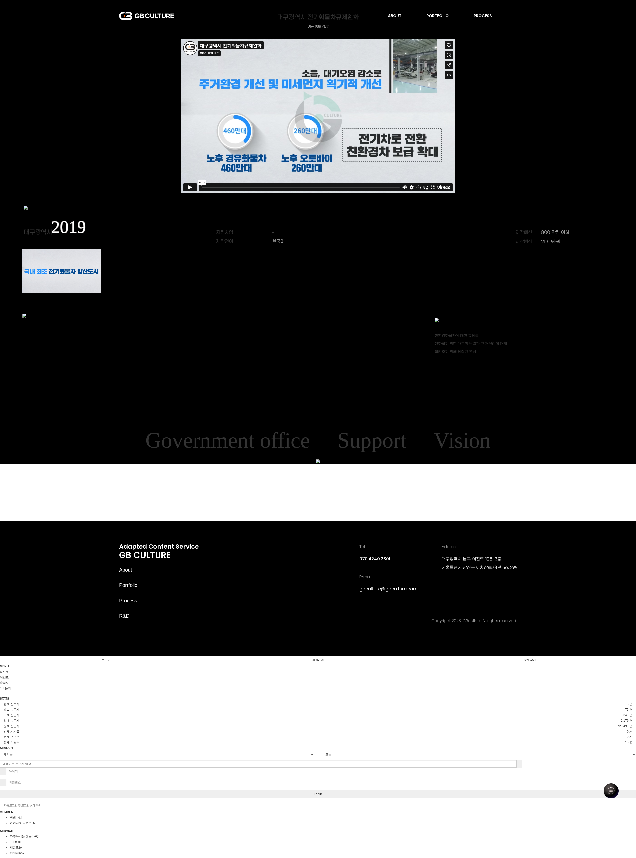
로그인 (106, 660)
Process (128, 600)
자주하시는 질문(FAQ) (24, 836)
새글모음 (16, 847)
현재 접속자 (11, 704)
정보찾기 (530, 660)
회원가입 (318, 660)
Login (318, 794)
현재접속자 (17, 853)
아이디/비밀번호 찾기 (24, 823)
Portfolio (128, 585)
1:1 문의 (15, 842)
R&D (124, 616)
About (125, 569)
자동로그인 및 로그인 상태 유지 (22, 805)
